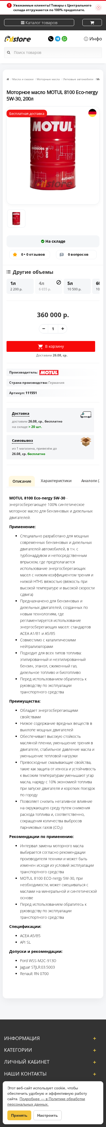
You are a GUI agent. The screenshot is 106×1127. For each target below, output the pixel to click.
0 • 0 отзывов (33, 254)
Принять (19, 1115)
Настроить (47, 1115)
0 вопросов (78, 254)
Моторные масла (48, 79)
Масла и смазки (22, 79)
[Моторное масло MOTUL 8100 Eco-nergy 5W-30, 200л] (16, 218)
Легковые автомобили (78, 79)
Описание (22, 481)
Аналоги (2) (91, 480)
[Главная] (8, 79)
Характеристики (56, 480)
